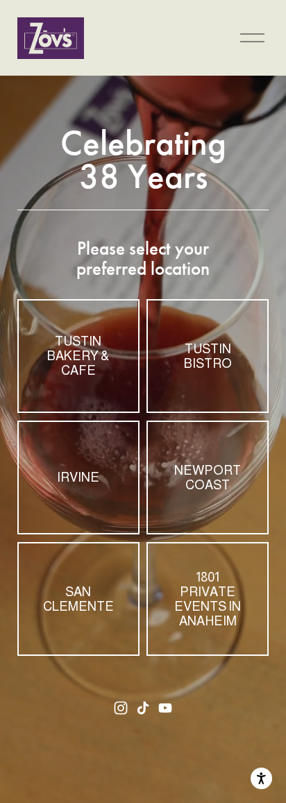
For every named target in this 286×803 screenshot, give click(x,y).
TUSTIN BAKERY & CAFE (78, 356)
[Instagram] (121, 708)
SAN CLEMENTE (78, 599)
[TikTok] (143, 708)
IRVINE (78, 477)
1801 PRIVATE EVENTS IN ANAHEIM (207, 599)
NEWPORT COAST (207, 477)
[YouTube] (165, 708)
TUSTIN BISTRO (208, 356)
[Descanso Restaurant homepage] (50, 38)
